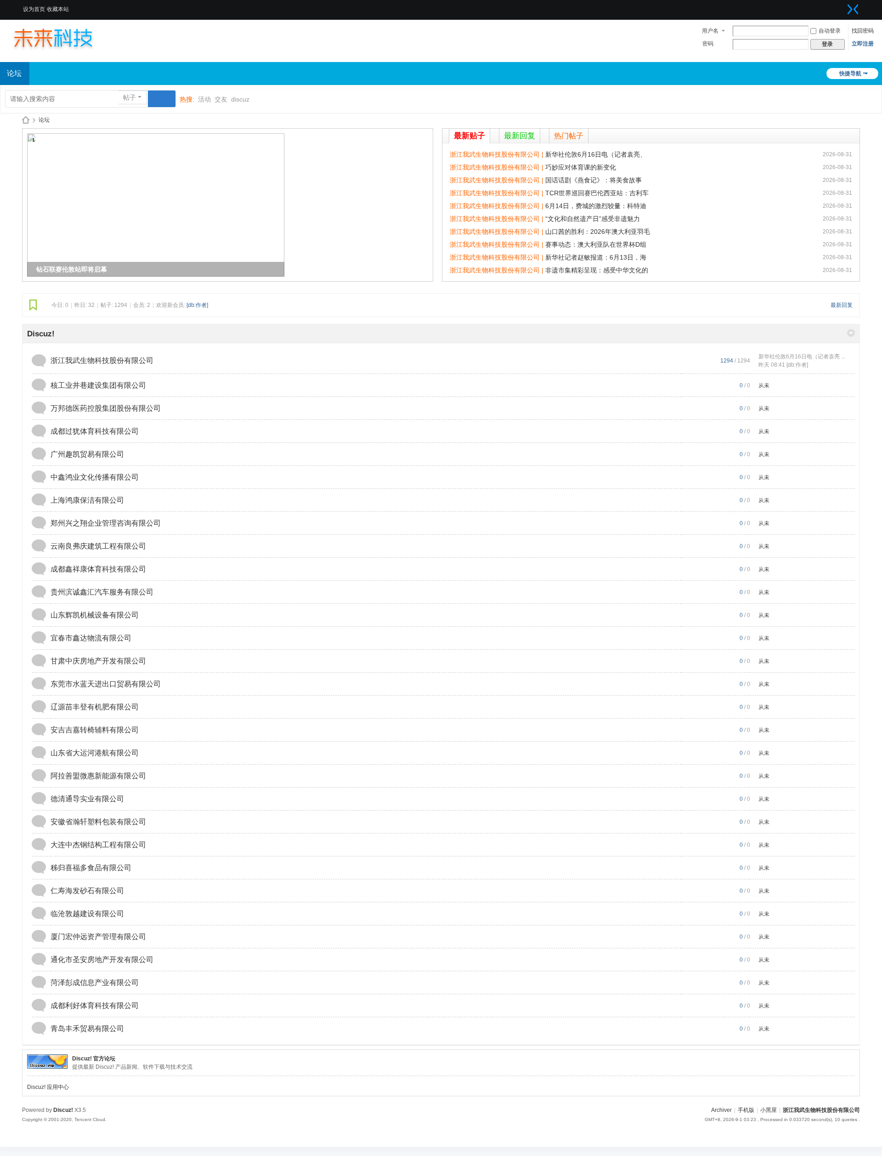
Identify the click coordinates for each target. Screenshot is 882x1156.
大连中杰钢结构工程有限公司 (98, 845)
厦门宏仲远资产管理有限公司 (98, 937)
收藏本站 (58, 9)
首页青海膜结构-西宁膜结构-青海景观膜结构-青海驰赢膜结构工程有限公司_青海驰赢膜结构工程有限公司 (25, 120)
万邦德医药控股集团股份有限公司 (106, 408)
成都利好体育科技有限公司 (95, 1005)
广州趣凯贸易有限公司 (87, 454)
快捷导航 (850, 73)
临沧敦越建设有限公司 (87, 914)
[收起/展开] (851, 333)
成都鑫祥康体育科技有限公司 (98, 569)
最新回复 (519, 135)
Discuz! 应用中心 (48, 1087)
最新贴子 (469, 135)
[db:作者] (197, 305)
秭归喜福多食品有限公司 (91, 868)
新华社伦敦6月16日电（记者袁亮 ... (801, 356)
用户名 (710, 31)
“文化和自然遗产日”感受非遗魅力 (592, 218)
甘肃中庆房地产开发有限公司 (98, 661)
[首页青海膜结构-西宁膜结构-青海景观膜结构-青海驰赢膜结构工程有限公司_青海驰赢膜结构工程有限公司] (62, 37)
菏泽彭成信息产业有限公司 (95, 982)
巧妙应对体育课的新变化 (580, 167)
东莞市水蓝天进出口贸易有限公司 (106, 684)
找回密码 (863, 31)
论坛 (44, 120)
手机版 (746, 1110)
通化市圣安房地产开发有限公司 (102, 959)
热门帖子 (568, 136)
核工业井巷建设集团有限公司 (98, 385)
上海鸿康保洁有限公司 (87, 500)
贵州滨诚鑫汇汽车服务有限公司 (102, 592)
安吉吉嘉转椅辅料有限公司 (95, 730)
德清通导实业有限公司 (87, 799)
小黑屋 (768, 1110)
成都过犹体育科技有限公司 (95, 431)
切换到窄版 (853, 9)
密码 (707, 43)
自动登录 (830, 31)
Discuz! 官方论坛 (93, 1058)
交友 (221, 99)
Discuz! (41, 333)
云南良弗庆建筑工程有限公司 (98, 546)
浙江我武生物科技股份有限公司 (102, 360)
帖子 (129, 97)
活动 (204, 99)
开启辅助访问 (841, 6)
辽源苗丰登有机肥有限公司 (95, 707)
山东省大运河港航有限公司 (95, 753)
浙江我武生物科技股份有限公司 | (497, 154)
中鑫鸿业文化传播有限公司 (95, 477)
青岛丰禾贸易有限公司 (87, 1028)
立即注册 (863, 43)
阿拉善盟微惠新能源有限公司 (98, 776)
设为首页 (34, 9)
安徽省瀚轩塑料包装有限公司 (98, 822)
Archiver (721, 1110)
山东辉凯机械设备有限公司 (95, 615)
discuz (240, 99)
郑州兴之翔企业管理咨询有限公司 (106, 523)
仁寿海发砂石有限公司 (87, 891)
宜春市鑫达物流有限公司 (91, 638)
